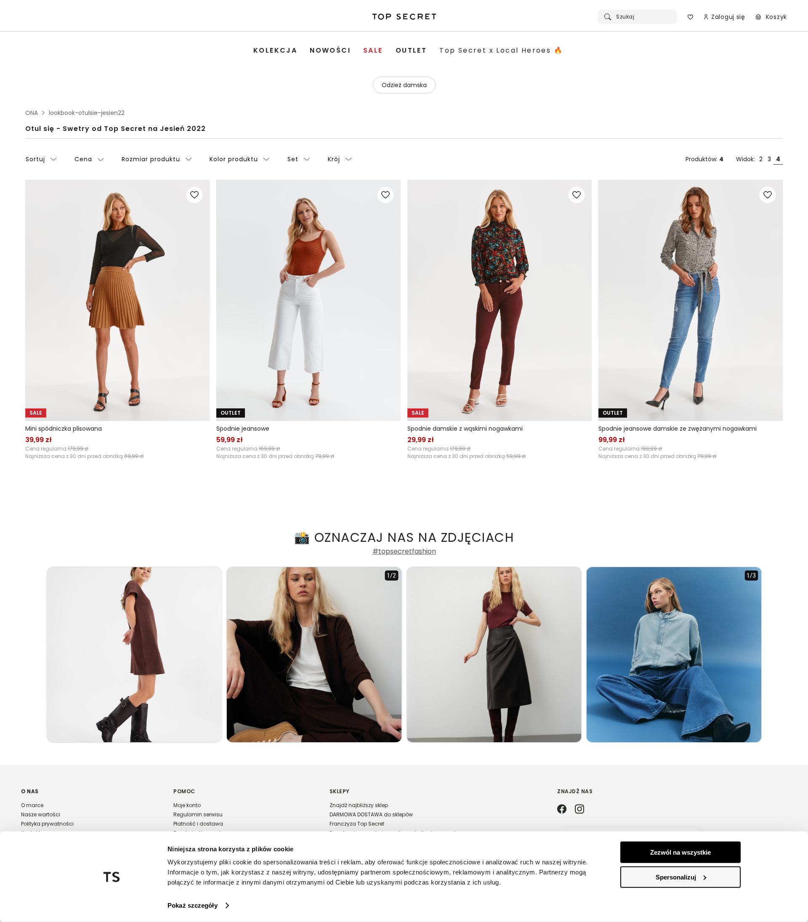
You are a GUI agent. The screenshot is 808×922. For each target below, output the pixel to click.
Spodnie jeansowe (242, 428)
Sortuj (35, 159)
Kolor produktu (234, 159)
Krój (334, 159)
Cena (83, 159)
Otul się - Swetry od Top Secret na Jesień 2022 (115, 128)
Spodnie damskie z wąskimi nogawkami (465, 428)
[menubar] (408, 51)
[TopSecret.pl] (404, 17)
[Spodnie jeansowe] (308, 300)
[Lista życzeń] (690, 16)
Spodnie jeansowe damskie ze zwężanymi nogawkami (677, 428)
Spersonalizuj (676, 876)
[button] (89, 816)
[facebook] (561, 809)
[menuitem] (275, 50)
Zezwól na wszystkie (680, 852)
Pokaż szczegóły (192, 905)
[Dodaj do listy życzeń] (194, 195)
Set (292, 159)
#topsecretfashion (404, 551)
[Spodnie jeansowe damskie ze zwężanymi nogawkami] (690, 300)
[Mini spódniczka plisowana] (117, 300)
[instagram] (579, 809)
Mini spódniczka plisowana (63, 428)
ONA (31, 112)
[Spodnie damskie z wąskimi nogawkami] (499, 300)
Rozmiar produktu (151, 159)
